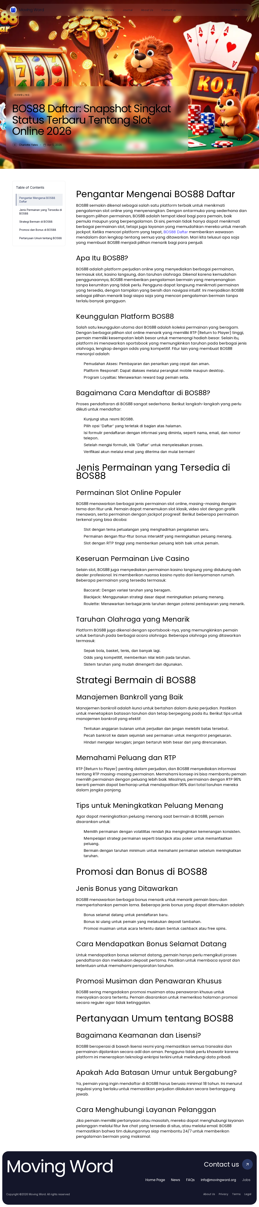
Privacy (223, 1194)
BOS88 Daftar (175, 232)
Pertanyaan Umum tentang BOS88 (40, 238)
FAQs (190, 1179)
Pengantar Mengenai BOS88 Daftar (37, 199)
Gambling (22, 94)
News (175, 1179)
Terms (236, 1194)
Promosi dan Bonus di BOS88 (37, 229)
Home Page (155, 1179)
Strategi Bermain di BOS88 (36, 221)
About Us (209, 1194)
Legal (247, 1194)
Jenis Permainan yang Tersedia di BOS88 (40, 211)
